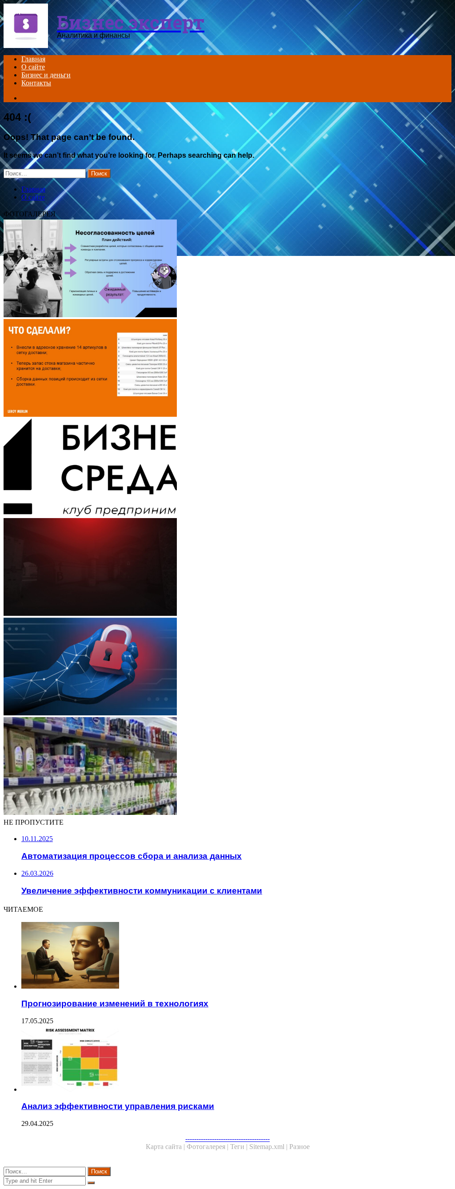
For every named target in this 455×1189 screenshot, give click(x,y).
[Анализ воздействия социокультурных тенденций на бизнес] (227, 468)
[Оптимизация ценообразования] (227, 568)
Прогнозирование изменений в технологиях (114, 1003)
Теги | (239, 1146)
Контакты (36, 83)
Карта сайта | (166, 1146)
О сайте (33, 67)
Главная (33, 59)
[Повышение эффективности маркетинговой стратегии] (227, 269)
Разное (299, 1146)
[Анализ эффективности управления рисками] (236, 1059)
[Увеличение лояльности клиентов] (227, 369)
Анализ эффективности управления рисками (117, 1106)
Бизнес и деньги (46, 75)
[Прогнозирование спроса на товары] (227, 767)
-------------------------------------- (227, 1138)
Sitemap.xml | (269, 1146)
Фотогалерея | (208, 1146)
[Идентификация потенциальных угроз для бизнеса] (227, 667)
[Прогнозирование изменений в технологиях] (236, 956)
